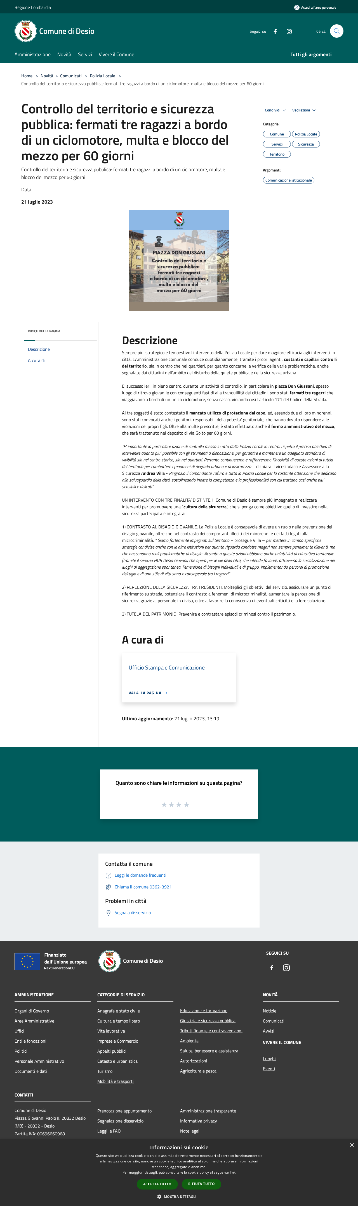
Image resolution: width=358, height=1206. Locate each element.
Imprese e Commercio (117, 1041)
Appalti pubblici (111, 1051)
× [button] (352, 1145)
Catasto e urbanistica (117, 1061)
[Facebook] (273, 31)
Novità (47, 75)
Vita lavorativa (111, 1031)
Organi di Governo (32, 1010)
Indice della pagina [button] (44, 331)
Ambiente (189, 1040)
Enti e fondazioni (30, 1041)
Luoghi (269, 1058)
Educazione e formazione (203, 1010)
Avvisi (268, 1031)
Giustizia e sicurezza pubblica (207, 1020)
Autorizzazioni (193, 1060)
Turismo (104, 1071)
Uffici (19, 1031)
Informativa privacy (198, 1120)
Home (26, 75)
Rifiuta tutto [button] (201, 1183)
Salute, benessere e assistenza (209, 1050)
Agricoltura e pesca (198, 1070)
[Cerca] (336, 31)
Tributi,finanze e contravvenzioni (211, 1030)
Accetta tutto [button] (157, 1184)
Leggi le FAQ (109, 1131)
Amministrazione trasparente (208, 1110)
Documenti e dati (31, 1071)
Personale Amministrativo (39, 1061)
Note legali (190, 1131)
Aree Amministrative (34, 1020)
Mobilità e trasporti (115, 1081)
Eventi (269, 1068)
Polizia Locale (102, 75)
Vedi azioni (301, 110)
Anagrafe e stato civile (118, 1010)
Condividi (273, 110)
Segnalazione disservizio (120, 1120)
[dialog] (179, 1172)
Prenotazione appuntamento (124, 1110)
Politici (21, 1051)
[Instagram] (287, 31)
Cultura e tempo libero (118, 1020)
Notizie (269, 1010)
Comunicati (71, 75)
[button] (178, 1196)
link (232, 1172)
